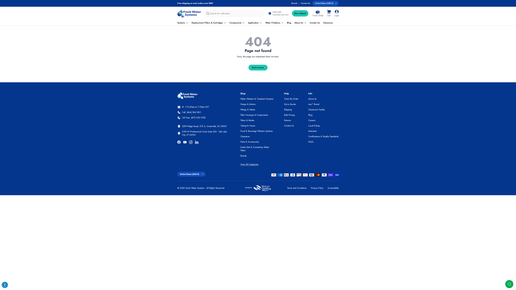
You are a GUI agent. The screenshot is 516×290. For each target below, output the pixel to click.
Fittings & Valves (247, 109)
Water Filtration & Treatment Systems (256, 98)
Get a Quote (300, 13)
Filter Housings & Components (254, 115)
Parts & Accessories (249, 141)
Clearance (328, 22)
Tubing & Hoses (247, 125)
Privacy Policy (317, 188)
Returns (287, 120)
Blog (289, 22)
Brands (294, 3)
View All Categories (249, 164)
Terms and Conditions (297, 188)
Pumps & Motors (248, 104)
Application (253, 22)
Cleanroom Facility (316, 109)
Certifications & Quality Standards (323, 136)
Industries (312, 131)
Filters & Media (247, 120)
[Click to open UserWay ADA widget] (5, 285)
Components (235, 22)
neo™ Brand (313, 104)
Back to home (258, 67)
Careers (312, 120)
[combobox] (234, 13)
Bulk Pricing (289, 115)
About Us (298, 22)
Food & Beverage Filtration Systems (256, 131)
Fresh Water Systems (194, 188)
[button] (329, 13)
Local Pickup (314, 125)
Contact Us (305, 3)
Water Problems (272, 22)
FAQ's (311, 141)
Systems (181, 22)
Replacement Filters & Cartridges (207, 22)
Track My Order (291, 98)
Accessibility (333, 188)
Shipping (288, 109)
